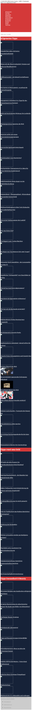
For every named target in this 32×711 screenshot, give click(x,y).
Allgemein (8, 12)
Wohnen (8, 16)
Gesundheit (9, 17)
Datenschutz (8, 704)
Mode (7, 22)
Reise (7, 23)
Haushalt (8, 15)
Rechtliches (7, 707)
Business (8, 20)
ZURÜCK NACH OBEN (7, 699)
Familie (7, 13)
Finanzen (8, 19)
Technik (7, 25)
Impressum (7, 701)
